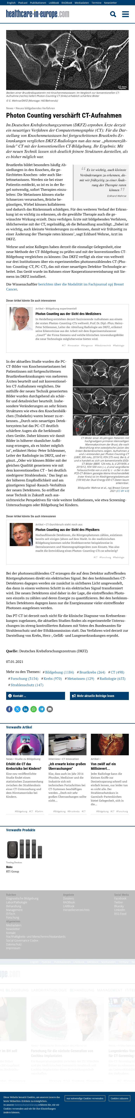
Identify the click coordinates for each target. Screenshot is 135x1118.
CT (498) (117, 672)
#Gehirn (39, 811)
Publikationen (38, 2)
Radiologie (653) (113, 678)
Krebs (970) (53, 678)
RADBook (67, 2)
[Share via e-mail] (50, 709)
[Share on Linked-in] (25, 709)
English (11, 2)
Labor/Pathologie (16, 902)
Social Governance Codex (22, 940)
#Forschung (105, 557)
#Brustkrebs (74, 811)
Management (14, 910)
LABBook (54, 2)
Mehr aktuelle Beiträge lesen (95, 696)
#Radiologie (118, 345)
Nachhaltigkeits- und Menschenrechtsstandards (35, 936)
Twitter (118, 902)
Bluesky (119, 906)
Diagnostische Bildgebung (22, 898)
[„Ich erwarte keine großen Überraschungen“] (67, 744)
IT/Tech (10, 914)
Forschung (12, 917)
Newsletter (110, 2)
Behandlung (13, 906)
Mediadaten (82, 2)
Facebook (120, 898)
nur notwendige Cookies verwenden (85, 1098)
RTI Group (12, 871)
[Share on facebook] (9, 709)
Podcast (22, 2)
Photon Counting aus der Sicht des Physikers (67, 530)
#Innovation (73, 345)
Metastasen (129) (80, 678)
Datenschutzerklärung (26, 1104)
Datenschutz (13, 944)
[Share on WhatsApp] (33, 709)
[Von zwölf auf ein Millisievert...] (110, 744)
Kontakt (10, 933)
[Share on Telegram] (41, 709)
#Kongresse (87, 345)
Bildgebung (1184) (59, 672)
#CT (64, 345)
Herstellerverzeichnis (76, 910)
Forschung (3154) (24, 678)
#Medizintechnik (103, 345)
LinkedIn (119, 910)
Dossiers (68, 898)
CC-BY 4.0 (122, 491)
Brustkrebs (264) (92, 672)
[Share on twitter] (17, 709)
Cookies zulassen (119, 1098)
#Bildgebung (21, 811)
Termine (96, 2)
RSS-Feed (120, 914)
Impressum (13, 948)
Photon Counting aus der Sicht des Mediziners (68, 314)
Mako (9, 867)
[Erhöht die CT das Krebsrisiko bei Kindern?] (25, 744)
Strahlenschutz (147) (27, 684)
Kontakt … (19, 696)
